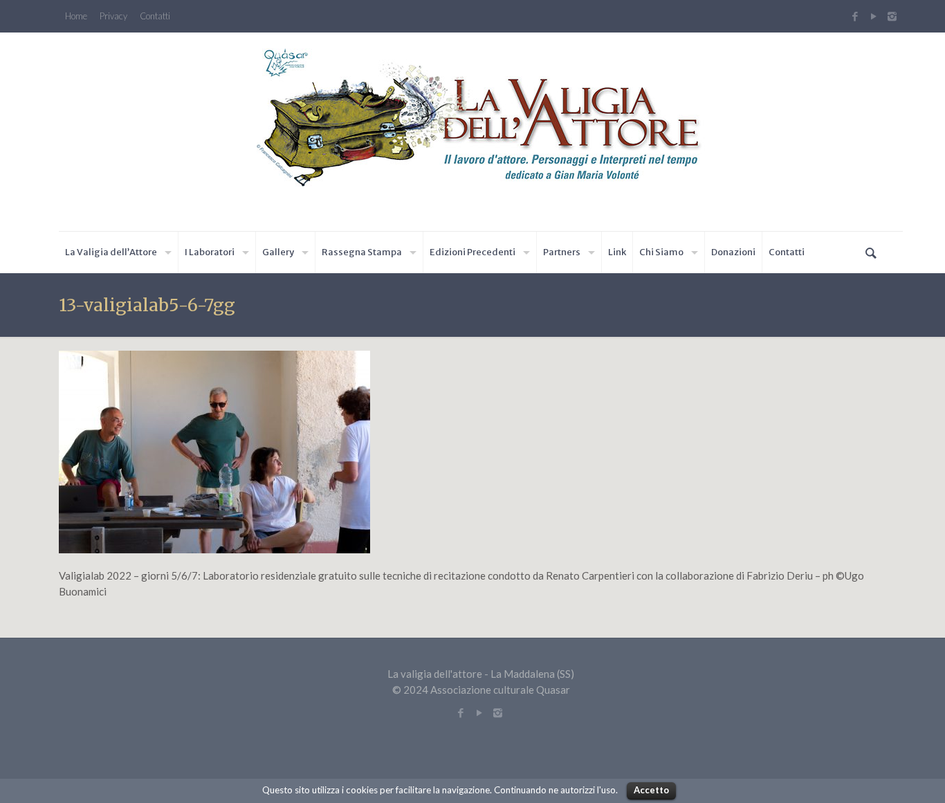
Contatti (155, 16)
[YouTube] (873, 16)
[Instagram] (894, 16)
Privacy (113, 16)
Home (76, 16)
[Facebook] (854, 16)
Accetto (651, 789)
